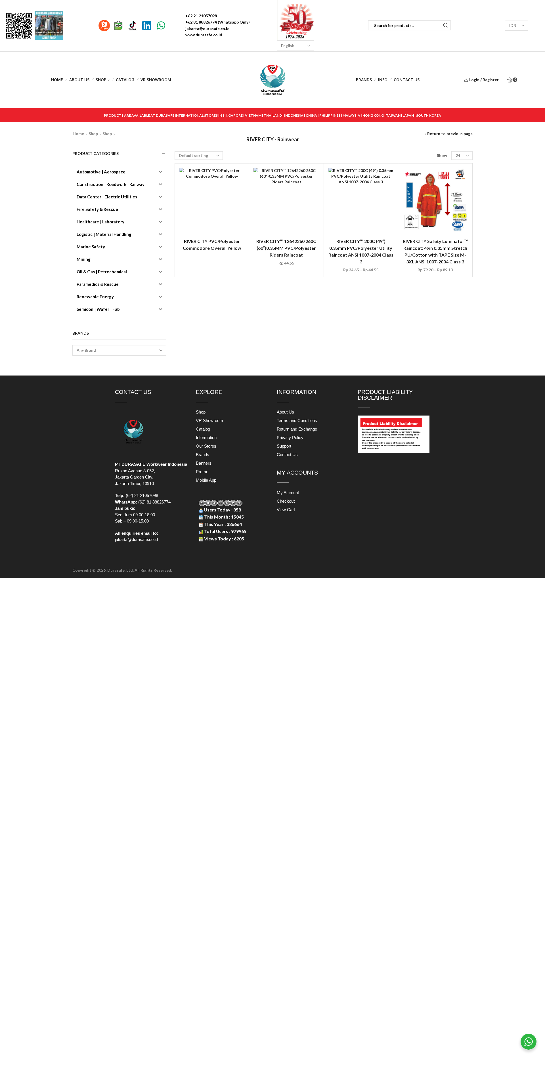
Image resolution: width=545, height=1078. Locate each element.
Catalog (125, 79)
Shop (101, 79)
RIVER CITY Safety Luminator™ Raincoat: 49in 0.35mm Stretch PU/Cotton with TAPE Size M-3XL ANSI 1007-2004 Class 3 (435, 251)
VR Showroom (156, 79)
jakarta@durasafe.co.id (136, 539)
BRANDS (364, 79)
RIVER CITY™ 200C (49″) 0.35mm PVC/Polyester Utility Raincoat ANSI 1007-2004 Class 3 (360, 251)
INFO (382, 79)
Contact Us (407, 79)
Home (57, 79)
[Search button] (445, 25)
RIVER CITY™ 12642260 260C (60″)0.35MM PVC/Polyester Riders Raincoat (286, 247)
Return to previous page (450, 133)
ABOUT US (79, 79)
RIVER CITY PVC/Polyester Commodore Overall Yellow (212, 244)
